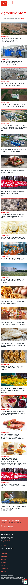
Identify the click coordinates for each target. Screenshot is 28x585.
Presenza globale (7, 526)
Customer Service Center (10, 520)
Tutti (4, 18)
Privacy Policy (4, 575)
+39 (3, 540)
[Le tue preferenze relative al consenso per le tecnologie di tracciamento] (25, 582)
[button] (2, 19)
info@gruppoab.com (6, 541)
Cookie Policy (10, 575)
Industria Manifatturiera (13, 18)
